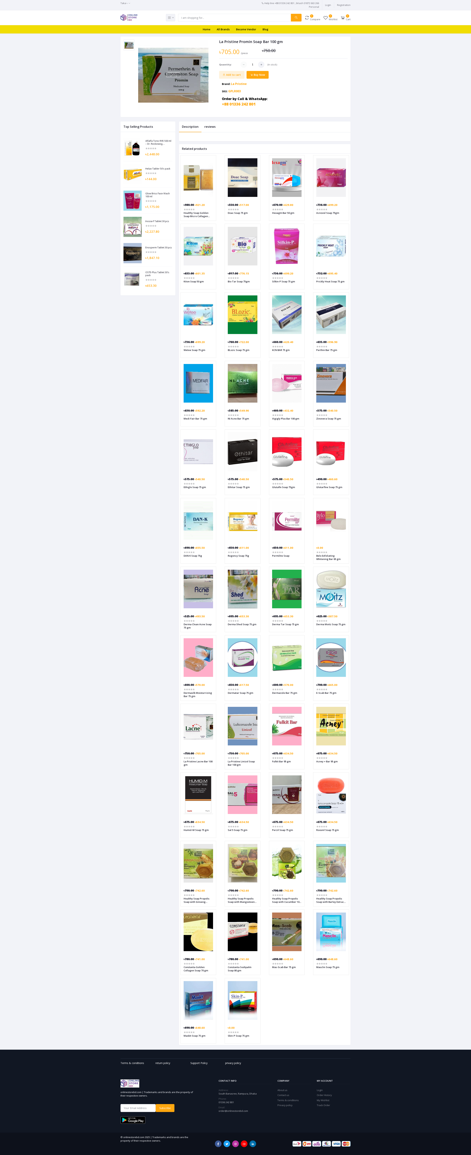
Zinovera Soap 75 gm (328, 418)
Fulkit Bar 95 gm (281, 761)
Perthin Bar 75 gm (326, 350)
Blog (265, 29)
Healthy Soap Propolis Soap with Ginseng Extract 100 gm (196, 900)
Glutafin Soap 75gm (283, 487)
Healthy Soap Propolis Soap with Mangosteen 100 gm (241, 900)
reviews (210, 127)
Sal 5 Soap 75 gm (237, 830)
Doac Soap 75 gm (238, 213)
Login (328, 5)
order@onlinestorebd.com (233, 1111)
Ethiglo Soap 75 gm (195, 487)
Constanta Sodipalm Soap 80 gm (239, 968)
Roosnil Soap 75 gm (327, 830)
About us (282, 1090)
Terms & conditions (288, 1100)
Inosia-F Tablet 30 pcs (157, 221)
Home (206, 29)
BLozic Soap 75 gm (238, 350)
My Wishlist (323, 1100)
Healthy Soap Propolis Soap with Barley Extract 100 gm (330, 900)
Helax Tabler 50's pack (157, 168)
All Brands (223, 29)
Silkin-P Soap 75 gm (283, 281)
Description (190, 127)
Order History (324, 1095)
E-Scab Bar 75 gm (326, 693)
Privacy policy (285, 1105)
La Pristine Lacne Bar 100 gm (198, 763)
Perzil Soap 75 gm (282, 830)
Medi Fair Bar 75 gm (195, 418)
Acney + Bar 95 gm (327, 761)
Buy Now (259, 74)
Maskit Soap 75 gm (194, 1035)
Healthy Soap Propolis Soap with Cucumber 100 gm (286, 900)
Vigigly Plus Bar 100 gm (285, 418)
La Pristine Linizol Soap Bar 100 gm (241, 763)
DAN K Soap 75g (193, 555)
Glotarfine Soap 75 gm (329, 487)
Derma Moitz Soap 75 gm (330, 624)
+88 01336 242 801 (239, 104)
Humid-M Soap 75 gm (196, 830)
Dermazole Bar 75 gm (284, 693)
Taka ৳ (124, 3)
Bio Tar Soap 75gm (239, 281)
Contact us (283, 1095)
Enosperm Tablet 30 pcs (158, 247)
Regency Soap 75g (238, 555)
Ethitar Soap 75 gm (239, 487)
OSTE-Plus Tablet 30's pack (157, 274)
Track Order (323, 1105)
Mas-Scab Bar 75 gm (284, 967)
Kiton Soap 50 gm (194, 281)
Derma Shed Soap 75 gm (242, 624)
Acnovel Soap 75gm (327, 213)
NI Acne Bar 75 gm (238, 418)
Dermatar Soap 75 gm (240, 693)
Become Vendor (246, 29)
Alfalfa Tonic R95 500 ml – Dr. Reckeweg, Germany (158, 142)
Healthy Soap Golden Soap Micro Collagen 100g (196, 214)
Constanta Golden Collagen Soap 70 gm (196, 968)
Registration (343, 5)
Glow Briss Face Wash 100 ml (157, 195)
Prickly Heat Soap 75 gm (330, 281)
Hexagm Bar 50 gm (283, 213)
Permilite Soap (280, 555)
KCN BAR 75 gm (281, 350)
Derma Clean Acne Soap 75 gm (198, 626)
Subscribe (165, 1108)
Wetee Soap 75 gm (194, 350)
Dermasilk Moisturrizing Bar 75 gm (198, 694)
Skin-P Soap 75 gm (238, 1035)
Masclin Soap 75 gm (327, 967)
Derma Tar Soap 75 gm (285, 624)
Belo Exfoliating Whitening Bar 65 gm (328, 557)
